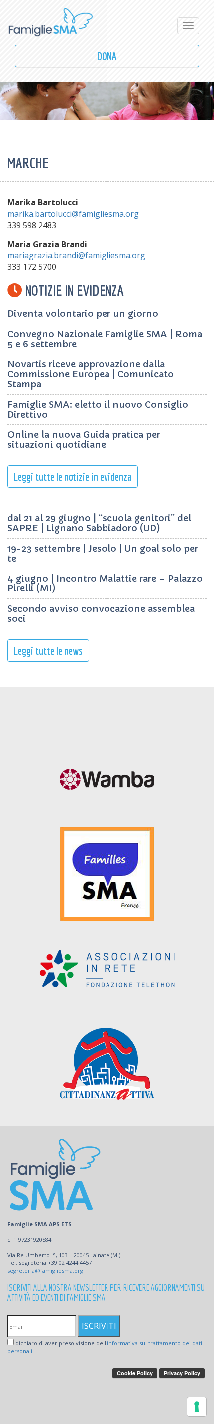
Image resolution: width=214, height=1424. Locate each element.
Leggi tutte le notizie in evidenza (72, 476)
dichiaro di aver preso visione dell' (104, 1347)
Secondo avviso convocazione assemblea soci (101, 613)
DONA (107, 56)
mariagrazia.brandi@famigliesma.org (76, 255)
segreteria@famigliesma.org (45, 1270)
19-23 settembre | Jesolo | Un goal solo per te (102, 553)
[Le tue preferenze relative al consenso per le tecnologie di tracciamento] (196, 1406)
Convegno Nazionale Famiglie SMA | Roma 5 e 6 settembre (104, 339)
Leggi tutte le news (48, 650)
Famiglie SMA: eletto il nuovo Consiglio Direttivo (97, 409)
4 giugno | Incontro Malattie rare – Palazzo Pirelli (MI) (105, 583)
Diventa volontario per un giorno (82, 313)
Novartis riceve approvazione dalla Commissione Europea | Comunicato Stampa (90, 374)
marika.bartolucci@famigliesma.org (73, 213)
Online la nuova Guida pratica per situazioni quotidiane (83, 439)
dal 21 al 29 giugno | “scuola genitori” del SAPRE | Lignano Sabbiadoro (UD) (99, 523)
